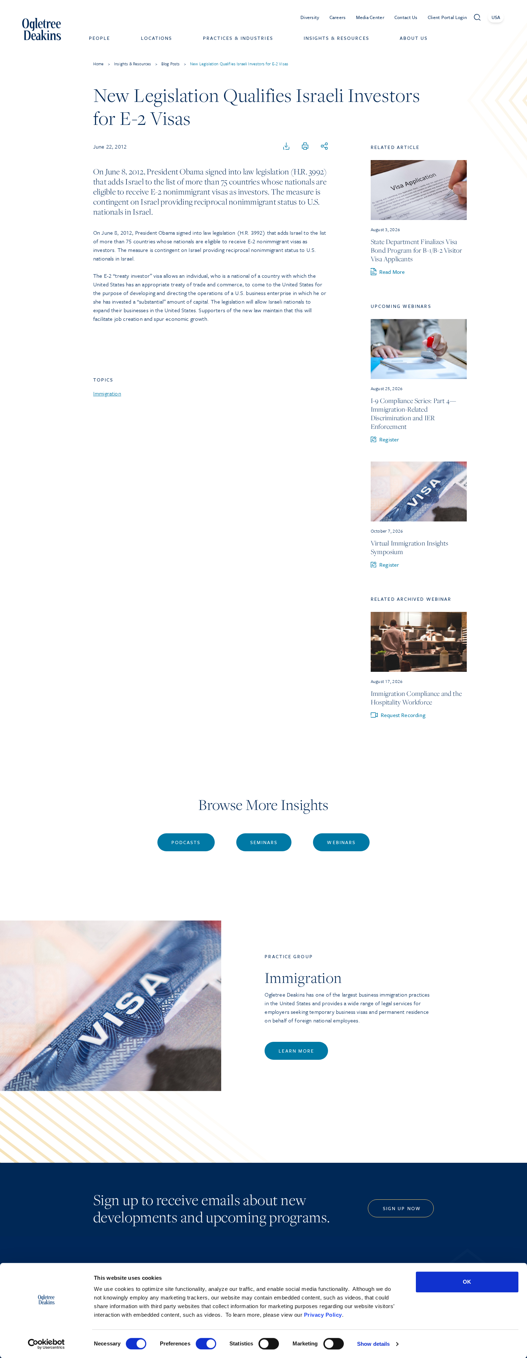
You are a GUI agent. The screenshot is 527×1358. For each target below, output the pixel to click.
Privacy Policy (323, 1315)
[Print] (305, 146)
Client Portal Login (447, 17)
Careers (337, 17)
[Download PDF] (286, 146)
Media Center (370, 17)
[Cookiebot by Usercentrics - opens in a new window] (46, 1344)
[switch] (206, 1343)
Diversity (309, 17)
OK (467, 1282)
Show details (373, 1344)
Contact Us (406, 17)
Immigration (107, 393)
